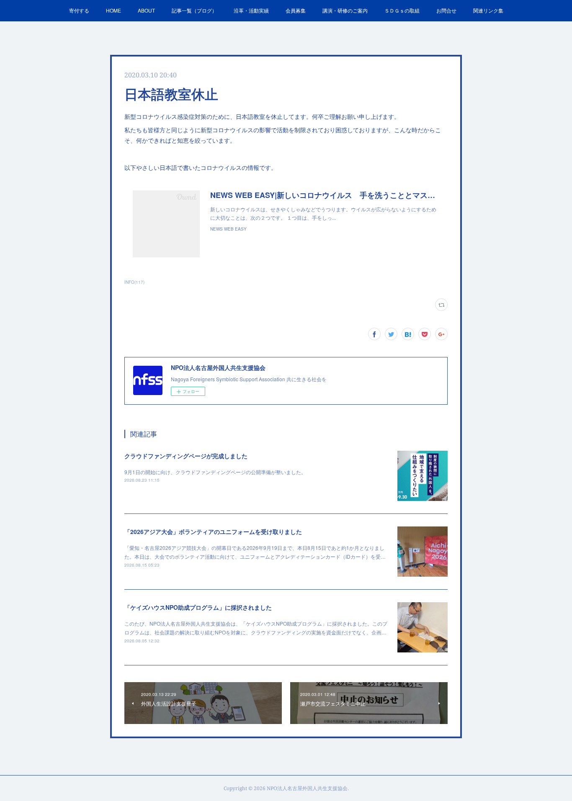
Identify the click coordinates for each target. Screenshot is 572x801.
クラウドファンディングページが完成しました (185, 456)
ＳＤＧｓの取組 (402, 10)
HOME (113, 10)
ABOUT (146, 10)
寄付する (79, 10)
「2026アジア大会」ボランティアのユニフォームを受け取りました (213, 531)
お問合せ (446, 10)
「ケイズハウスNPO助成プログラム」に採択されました (198, 607)
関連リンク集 (488, 10)
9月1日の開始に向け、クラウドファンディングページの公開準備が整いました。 (215, 471)
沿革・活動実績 (251, 10)
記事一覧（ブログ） (194, 10)
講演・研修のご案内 (345, 10)
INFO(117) (134, 282)
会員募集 (296, 10)
